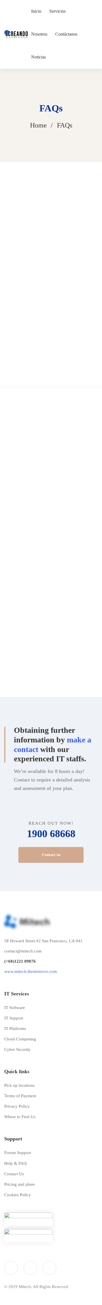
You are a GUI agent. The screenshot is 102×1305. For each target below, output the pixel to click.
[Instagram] (30, 1267)
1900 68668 (51, 833)
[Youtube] (49, 1267)
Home (38, 125)
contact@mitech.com (23, 951)
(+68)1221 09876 (20, 961)
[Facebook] (11, 1267)
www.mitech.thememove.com (30, 971)
